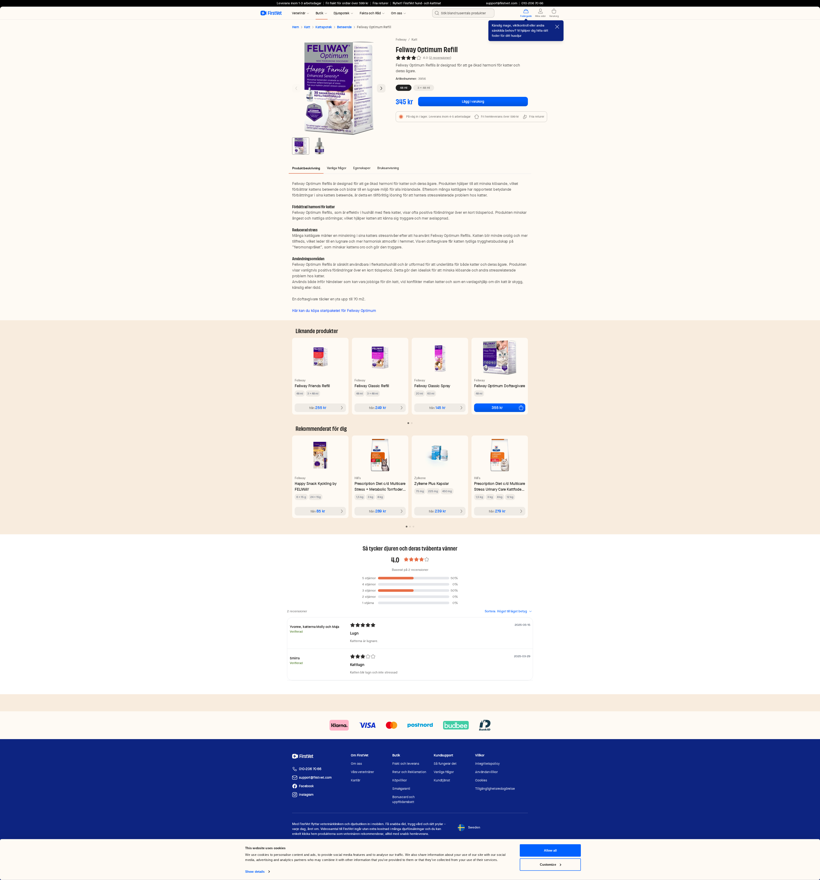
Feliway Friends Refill (312, 385)
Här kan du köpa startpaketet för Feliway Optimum (334, 310)
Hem (295, 27)
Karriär (355, 780)
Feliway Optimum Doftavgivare (499, 385)
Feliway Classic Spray (432, 385)
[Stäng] (557, 26)
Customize (548, 864)
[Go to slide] (408, 423)
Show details (255, 871)
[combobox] (463, 13)
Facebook (306, 786)
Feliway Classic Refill (371, 385)
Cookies (481, 780)
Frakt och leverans (405, 763)
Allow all (550, 850)
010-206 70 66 (310, 769)
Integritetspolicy (487, 763)
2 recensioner (440, 58)
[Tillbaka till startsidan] (271, 13)
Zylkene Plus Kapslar (431, 483)
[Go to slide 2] (319, 146)
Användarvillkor (486, 772)
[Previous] (296, 88)
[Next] (381, 88)
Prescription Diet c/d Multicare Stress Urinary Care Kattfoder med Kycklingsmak (499, 486)
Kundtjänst (442, 780)
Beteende (344, 27)
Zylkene (420, 478)
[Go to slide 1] (300, 146)
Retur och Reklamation (409, 772)
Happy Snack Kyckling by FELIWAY (316, 486)
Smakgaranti (401, 788)
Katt (307, 27)
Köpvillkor (399, 780)
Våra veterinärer (362, 772)
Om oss (356, 763)
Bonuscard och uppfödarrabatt (403, 799)
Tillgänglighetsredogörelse (495, 788)
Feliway (401, 39)
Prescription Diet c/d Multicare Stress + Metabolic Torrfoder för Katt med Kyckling (379, 486)
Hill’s (357, 478)
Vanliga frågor (444, 772)
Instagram (306, 794)
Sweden (474, 827)
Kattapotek (323, 27)
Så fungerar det (445, 763)
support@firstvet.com (501, 3)
